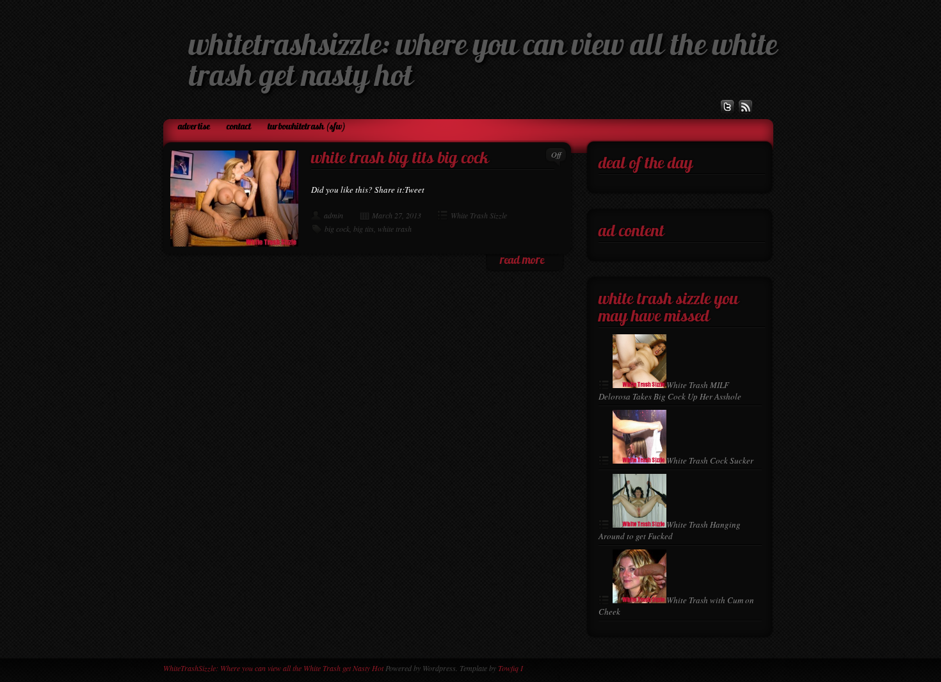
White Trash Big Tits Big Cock (399, 159)
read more (522, 261)
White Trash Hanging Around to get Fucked (670, 530)
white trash (395, 228)
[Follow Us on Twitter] (727, 107)
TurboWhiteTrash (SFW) (307, 127)
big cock (337, 228)
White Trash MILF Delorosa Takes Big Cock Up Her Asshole (670, 390)
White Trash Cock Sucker (709, 460)
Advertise (194, 127)
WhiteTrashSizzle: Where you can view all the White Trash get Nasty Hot (273, 668)
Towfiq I (510, 668)
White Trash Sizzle (479, 215)
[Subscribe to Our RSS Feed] (746, 107)
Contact (239, 127)
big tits (363, 228)
